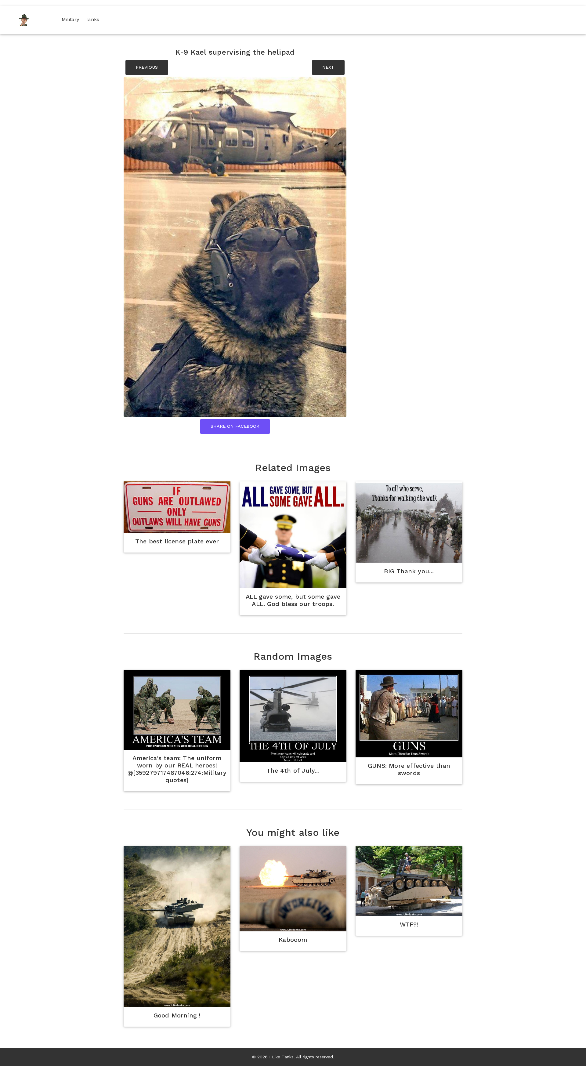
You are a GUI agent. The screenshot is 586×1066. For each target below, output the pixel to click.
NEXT (328, 67)
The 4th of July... (293, 770)
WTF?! (409, 924)
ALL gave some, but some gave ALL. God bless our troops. (293, 600)
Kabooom (293, 939)
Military (71, 19)
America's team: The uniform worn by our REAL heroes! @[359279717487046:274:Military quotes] (177, 769)
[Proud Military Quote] (177, 507)
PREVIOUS (147, 67)
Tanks (93, 19)
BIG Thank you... (409, 571)
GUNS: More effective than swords (409, 769)
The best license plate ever (177, 541)
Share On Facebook (235, 426)
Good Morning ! (177, 1015)
